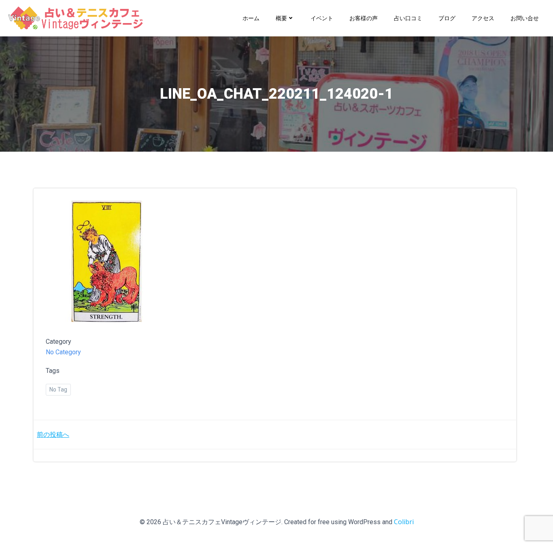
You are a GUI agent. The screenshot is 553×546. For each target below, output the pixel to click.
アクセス (483, 18)
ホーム (250, 18)
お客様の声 (363, 18)
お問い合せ (524, 18)
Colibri (404, 521)
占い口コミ (408, 18)
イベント (322, 18)
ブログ (446, 18)
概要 (281, 18)
